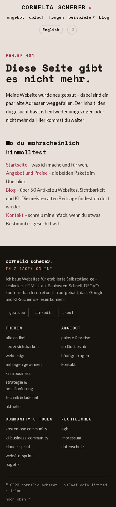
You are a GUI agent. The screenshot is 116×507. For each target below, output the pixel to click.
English (51, 30)
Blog (11, 190)
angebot (15, 17)
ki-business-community (27, 437)
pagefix (13, 464)
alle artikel (15, 337)
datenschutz (72, 446)
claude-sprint (18, 446)
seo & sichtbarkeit (22, 346)
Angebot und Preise (27, 173)
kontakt (68, 364)
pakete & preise (75, 337)
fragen (56, 17)
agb (64, 428)
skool (67, 312)
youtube (17, 312)
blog (104, 17)
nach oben (18, 499)
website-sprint (19, 455)
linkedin (44, 312)
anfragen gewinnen (24, 364)
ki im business (18, 373)
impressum (71, 437)
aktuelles (14, 406)
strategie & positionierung (19, 385)
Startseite (16, 165)
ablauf (36, 17)
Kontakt (15, 215)
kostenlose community (26, 428)
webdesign (16, 355)
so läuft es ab (73, 346)
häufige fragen (75, 355)
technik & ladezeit (22, 397)
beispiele (81, 17)
